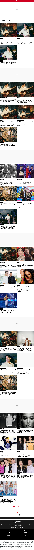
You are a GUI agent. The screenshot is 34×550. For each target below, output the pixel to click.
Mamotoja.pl (8, 535)
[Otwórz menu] (1, 0)
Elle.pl (25, 535)
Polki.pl (25, 530)
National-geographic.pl (8, 538)
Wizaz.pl (25, 537)
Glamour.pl (8, 532)
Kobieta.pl (25, 532)
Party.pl (9, 530)
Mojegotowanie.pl (8, 537)
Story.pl (25, 538)
